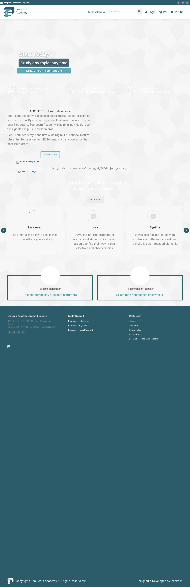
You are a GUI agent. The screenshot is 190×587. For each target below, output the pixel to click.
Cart (178, 12)
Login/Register (157, 12)
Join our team (50, 154)
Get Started (95, 199)
